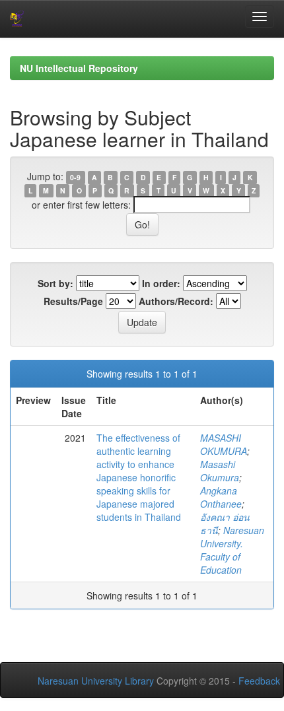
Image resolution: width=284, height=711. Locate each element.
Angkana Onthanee (221, 497)
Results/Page (73, 301)
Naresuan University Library (96, 680)
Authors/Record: (176, 301)
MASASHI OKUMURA (223, 444)
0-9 (75, 177)
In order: (161, 283)
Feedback (259, 680)
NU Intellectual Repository (79, 68)
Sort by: (55, 283)
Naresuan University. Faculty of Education (232, 550)
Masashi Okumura (219, 470)
